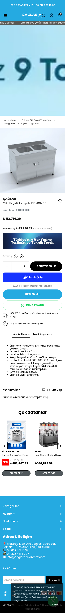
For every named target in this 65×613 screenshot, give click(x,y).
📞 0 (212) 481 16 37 (15, 550)
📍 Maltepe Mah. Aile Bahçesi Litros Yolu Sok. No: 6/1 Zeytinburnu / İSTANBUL (29, 545)
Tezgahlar (10, 123)
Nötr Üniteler (10, 120)
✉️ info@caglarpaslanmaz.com (24, 557)
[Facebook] (5, 593)
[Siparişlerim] (51, 15)
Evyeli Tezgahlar (30, 123)
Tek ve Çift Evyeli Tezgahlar (37, 120)
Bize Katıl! (54, 580)
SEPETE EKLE (46, 266)
